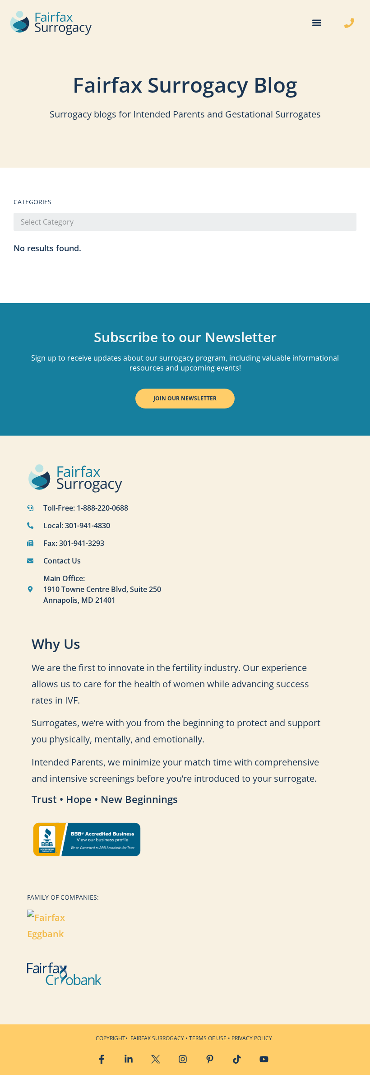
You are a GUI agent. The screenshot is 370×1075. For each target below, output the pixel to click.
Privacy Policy (251, 1038)
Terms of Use (208, 1038)
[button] (316, 22)
